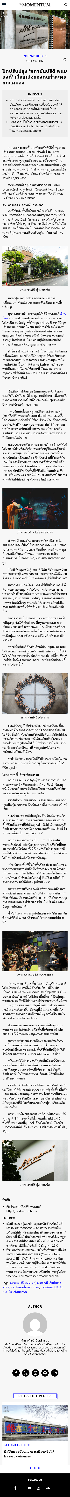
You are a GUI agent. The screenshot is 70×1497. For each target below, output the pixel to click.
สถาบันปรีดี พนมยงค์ (22, 1283)
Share (64, 59)
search (65, 4)
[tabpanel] (35, 1432)
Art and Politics (17, 1445)
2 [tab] (35, 1467)
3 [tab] (39, 1467)
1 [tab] (31, 1467)
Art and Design (35, 56)
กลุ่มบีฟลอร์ (48, 1287)
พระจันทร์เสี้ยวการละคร (24, 1287)
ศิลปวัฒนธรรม (18, 1291)
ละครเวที (42, 1283)
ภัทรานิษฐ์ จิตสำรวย (35, 1340)
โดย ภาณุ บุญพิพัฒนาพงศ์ (17, 1457)
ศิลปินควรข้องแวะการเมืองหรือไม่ (29, 1452)
